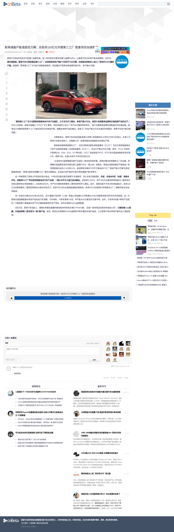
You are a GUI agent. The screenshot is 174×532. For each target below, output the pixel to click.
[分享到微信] (7, 98)
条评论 (51, 52)
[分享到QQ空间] (7, 88)
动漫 (55, 4)
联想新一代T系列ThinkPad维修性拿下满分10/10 (155, 258)
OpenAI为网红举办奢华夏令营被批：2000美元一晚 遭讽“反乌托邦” (40, 422)
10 (137, 285)
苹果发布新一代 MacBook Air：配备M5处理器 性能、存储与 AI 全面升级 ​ (158, 229)
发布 (94, 360)
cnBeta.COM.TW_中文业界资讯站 (12, 4)
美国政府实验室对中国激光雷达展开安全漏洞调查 (100, 392)
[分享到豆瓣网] (7, 103)
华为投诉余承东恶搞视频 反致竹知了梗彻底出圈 (34, 433)
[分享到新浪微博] (7, 82)
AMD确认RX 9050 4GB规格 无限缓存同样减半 (99, 453)
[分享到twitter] (7, 114)
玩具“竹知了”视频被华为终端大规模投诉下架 (33, 446)
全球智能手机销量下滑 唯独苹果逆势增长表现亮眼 (101, 412)
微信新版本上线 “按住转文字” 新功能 (96, 473)
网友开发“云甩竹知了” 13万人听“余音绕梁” (32, 439)
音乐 (40, 4)
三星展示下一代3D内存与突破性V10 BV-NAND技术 (35, 392)
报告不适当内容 (42, 523)
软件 (77, 4)
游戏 (48, 4)
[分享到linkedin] (7, 119)
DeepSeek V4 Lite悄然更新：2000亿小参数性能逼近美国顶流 (159, 251)
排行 (92, 4)
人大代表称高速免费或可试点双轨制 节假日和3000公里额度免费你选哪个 (158, 136)
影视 (33, 4)
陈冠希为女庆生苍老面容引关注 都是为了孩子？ (156, 285)
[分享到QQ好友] (7, 93)
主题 (84, 4)
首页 (26, 4)
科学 (70, 4)
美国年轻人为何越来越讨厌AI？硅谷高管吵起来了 (100, 494)
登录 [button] (6, 343)
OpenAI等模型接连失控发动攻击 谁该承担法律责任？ (36, 426)
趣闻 (62, 4)
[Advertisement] (87, 24)
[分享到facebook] (7, 109)
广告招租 (32, 523)
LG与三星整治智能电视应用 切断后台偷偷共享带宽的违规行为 (39, 402)
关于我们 (24, 523)
